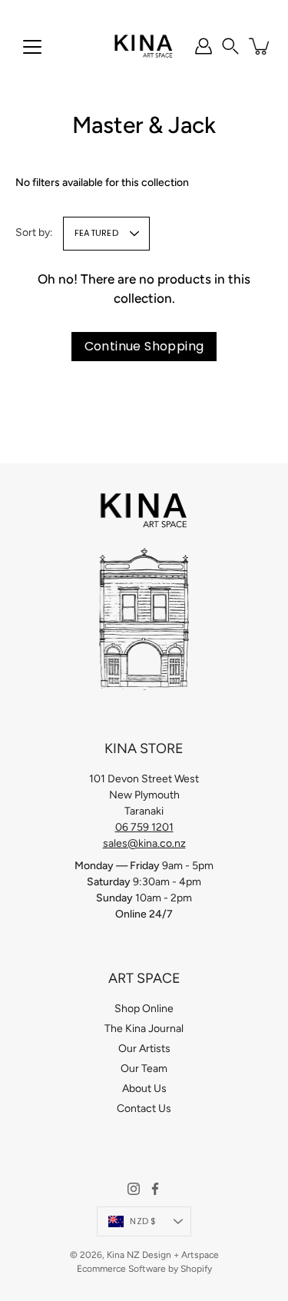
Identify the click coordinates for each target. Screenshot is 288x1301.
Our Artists (144, 1048)
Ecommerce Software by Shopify (144, 1268)
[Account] (203, 46)
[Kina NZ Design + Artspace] (144, 46)
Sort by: (34, 232)
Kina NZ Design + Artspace (163, 1255)
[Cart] (260, 46)
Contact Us (144, 1108)
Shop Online (144, 1008)
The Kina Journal (144, 1028)
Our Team (144, 1068)
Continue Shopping (144, 346)
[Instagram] (134, 1189)
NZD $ (143, 1221)
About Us (144, 1088)
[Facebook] (155, 1189)
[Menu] (32, 47)
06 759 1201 (144, 827)
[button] (230, 46)
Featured (96, 233)
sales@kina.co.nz (144, 843)
